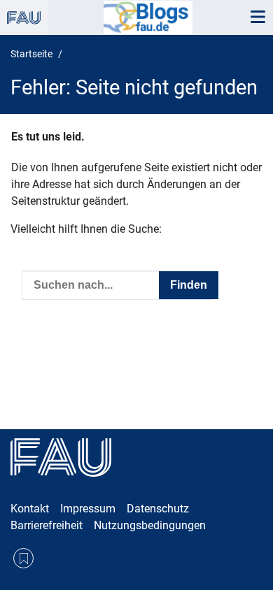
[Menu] (257, 17)
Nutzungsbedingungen (150, 525)
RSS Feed (23, 558)
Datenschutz (158, 508)
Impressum (87, 508)
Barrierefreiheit (46, 525)
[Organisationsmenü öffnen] (24, 17)
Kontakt (29, 508)
